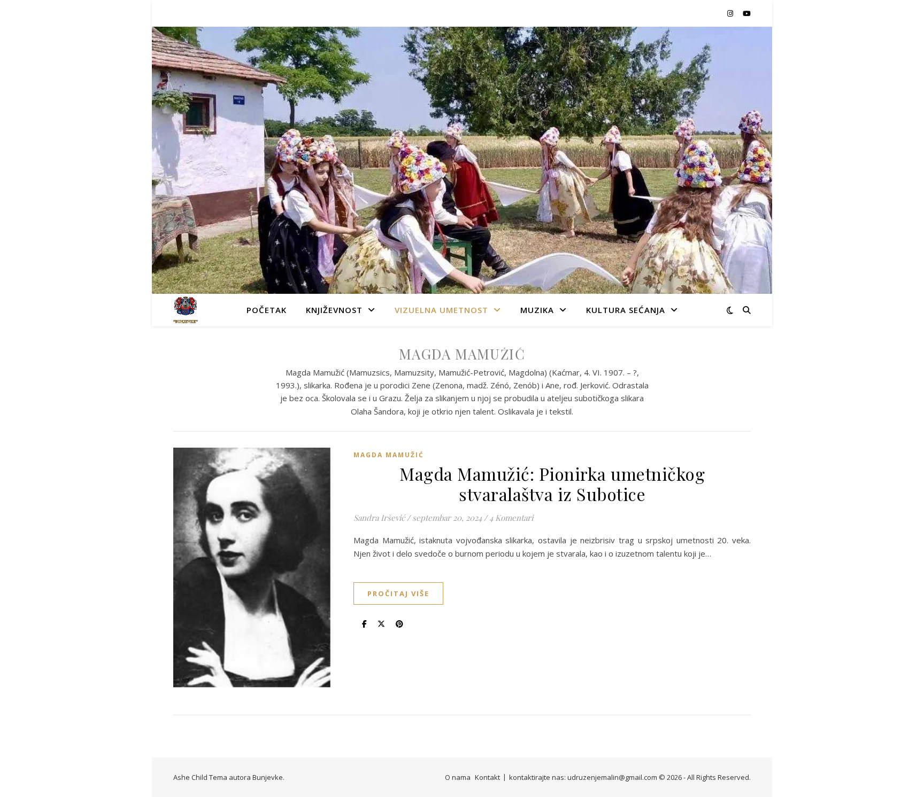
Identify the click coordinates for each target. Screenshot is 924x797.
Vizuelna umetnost (441, 309)
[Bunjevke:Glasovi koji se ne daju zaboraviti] (185, 309)
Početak (267, 309)
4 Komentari (511, 517)
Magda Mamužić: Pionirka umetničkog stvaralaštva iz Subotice (552, 484)
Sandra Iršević (379, 517)
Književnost (334, 309)
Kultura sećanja (625, 309)
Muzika (537, 309)
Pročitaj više (398, 593)
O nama (458, 777)
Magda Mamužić (388, 454)
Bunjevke (267, 777)
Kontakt (487, 777)
